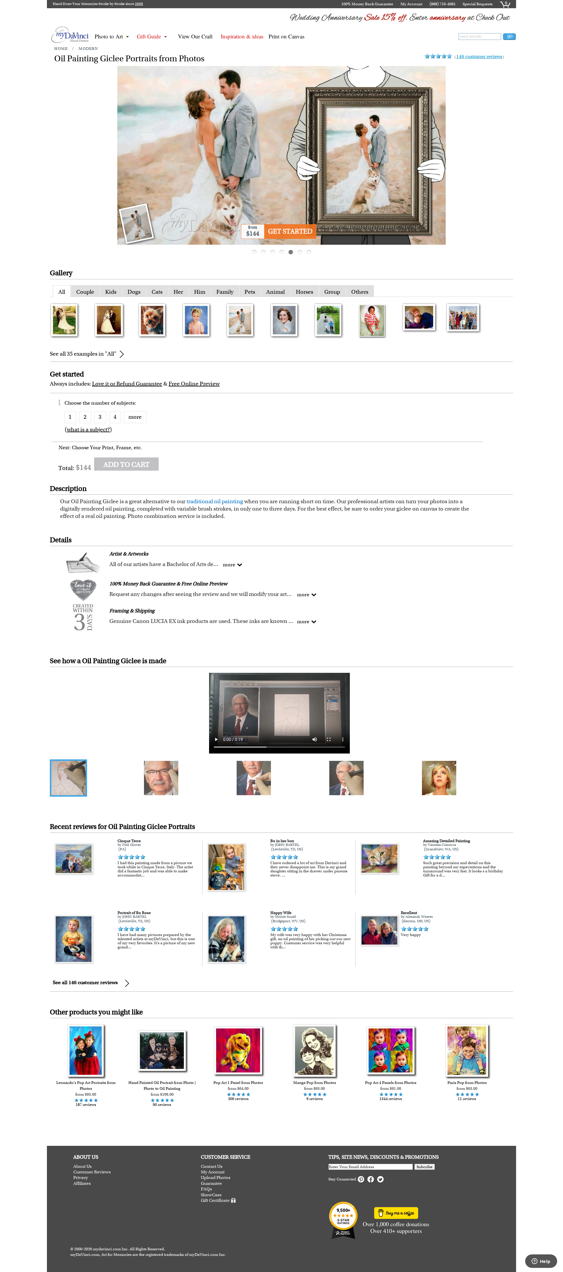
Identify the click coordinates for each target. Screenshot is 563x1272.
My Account (411, 3)
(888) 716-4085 (442, 3)
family (224, 291)
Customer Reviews (92, 1172)
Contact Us (212, 1166)
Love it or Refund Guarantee (127, 383)
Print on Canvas (286, 36)
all (61, 291)
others (359, 291)
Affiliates (82, 1183)
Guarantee (211, 1183)
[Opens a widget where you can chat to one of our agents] (541, 1261)
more (135, 416)
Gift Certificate (215, 1200)
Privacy (80, 1177)
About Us (82, 1166)
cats (157, 291)
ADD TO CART (127, 464)
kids (110, 291)
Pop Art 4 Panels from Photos (390, 1082)
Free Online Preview (194, 383)
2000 (139, 3)
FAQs (206, 1189)
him (199, 291)
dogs (134, 291)
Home (61, 48)
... (143, 875)
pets (250, 291)
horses (304, 291)
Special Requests (478, 3)
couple (85, 291)
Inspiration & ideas (242, 36)
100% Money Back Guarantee (367, 3)
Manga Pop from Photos (314, 1082)
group (332, 291)
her (178, 291)
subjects (125, 403)
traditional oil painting (214, 501)
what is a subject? (88, 429)
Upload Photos (215, 1177)
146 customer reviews (479, 56)
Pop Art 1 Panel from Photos (238, 1082)
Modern (88, 48)
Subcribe (425, 1166)
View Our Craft (195, 36)
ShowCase (211, 1195)
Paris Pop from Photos (467, 1082)
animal (275, 291)
